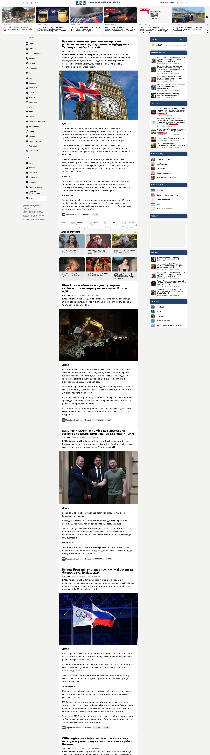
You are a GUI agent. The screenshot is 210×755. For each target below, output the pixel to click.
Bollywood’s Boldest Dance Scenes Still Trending (98, 274)
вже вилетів (122, 534)
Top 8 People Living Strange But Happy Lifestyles (124, 251)
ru (187, 3)
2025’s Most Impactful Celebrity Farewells (70, 251)
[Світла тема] (23, 3)
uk (182, 3)
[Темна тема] (31, 3)
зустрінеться (93, 520)
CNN (100, 447)
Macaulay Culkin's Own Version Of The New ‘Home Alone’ (98, 252)
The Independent (87, 66)
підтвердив (99, 550)
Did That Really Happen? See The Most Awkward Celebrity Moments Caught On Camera (124, 275)
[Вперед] (207, 20)
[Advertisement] (168, 233)
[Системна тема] (27, 3)
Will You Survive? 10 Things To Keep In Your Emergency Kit (72, 275)
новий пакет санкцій (113, 200)
